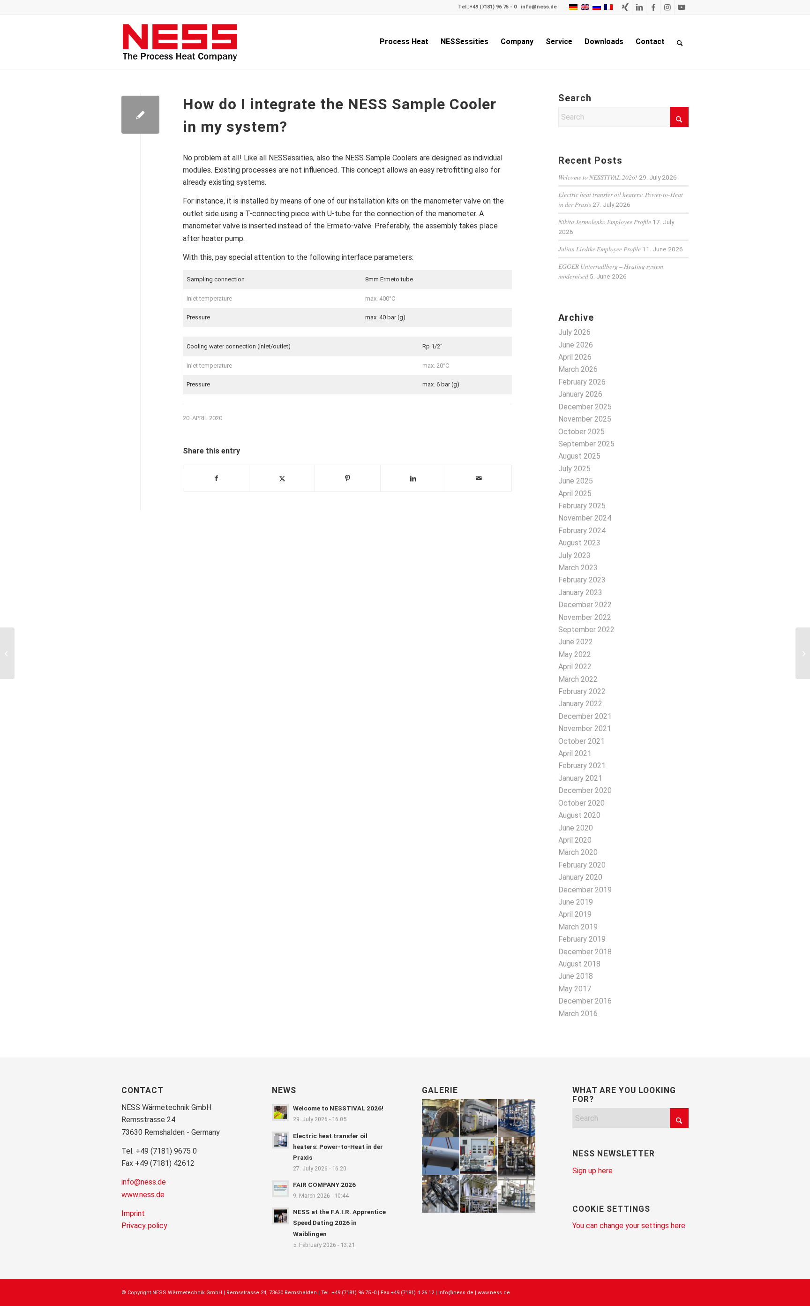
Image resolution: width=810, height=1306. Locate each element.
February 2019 (582, 939)
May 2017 (574, 988)
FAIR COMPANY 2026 (324, 1184)
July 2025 (574, 468)
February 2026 (582, 381)
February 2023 (582, 579)
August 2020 (579, 815)
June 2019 (575, 902)
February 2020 (582, 865)
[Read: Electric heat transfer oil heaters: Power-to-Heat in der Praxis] (280, 1140)
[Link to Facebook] (653, 7)
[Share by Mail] (478, 478)
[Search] (680, 42)
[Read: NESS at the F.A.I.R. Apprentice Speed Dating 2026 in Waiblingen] (280, 1216)
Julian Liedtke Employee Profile (599, 248)
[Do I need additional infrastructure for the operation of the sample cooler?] (7, 653)
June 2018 (575, 976)
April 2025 (575, 493)
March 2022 (578, 679)
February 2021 (582, 765)
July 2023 (574, 555)
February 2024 (582, 530)
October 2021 (581, 741)
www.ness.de (143, 1194)
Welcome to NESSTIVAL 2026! (598, 177)
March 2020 (578, 852)
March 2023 (578, 567)
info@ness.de (539, 7)
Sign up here (592, 1170)
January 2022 (580, 703)
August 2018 (579, 963)
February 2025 (582, 505)
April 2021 (575, 753)
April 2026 (575, 357)
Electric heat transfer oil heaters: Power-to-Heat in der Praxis (338, 1146)
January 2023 (580, 592)
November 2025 (584, 419)
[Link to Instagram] (667, 7)
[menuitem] (404, 42)
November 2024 (584, 517)
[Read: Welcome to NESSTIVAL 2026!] (280, 1112)
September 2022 (586, 629)
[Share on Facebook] (216, 478)
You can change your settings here (628, 1225)
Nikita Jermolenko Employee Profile (604, 221)
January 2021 (580, 778)
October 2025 (581, 431)
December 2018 (585, 951)
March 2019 (578, 926)
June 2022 (575, 641)
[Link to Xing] (625, 7)
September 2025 (586, 443)
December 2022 (585, 604)
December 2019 (585, 889)
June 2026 (575, 344)
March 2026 (578, 369)
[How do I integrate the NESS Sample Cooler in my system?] (140, 115)
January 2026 (580, 394)
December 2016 (585, 1000)
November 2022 (584, 617)
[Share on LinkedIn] (413, 478)
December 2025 (585, 406)
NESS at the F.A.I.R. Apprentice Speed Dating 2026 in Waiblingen (339, 1222)
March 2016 (578, 1013)
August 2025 (579, 456)
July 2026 (574, 332)
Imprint (133, 1213)
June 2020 (575, 827)
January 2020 (580, 877)
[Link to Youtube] (682, 7)
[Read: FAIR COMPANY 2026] (280, 1188)
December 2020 (585, 790)
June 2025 (575, 480)
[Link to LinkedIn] (639, 7)
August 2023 (579, 542)
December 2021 (585, 716)
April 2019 (575, 914)
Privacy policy (144, 1225)
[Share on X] (282, 478)
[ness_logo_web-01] (185, 42)
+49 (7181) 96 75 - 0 (493, 7)
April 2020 (575, 840)
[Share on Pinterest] (347, 478)
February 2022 (582, 691)
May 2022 (574, 654)
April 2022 (575, 666)
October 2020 (581, 803)
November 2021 (584, 728)
